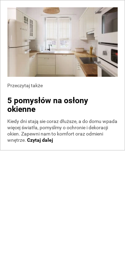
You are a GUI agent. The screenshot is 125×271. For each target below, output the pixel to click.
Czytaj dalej (40, 140)
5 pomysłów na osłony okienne (47, 105)
